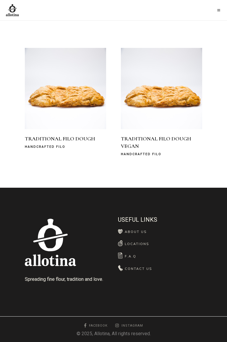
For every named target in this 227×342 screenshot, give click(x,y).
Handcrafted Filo (45, 147)
